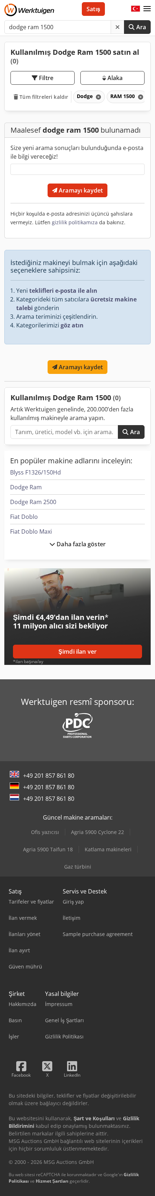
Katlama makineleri (108, 849)
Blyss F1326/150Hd (35, 472)
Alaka (114, 78)
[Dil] (135, 9)
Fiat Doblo (24, 517)
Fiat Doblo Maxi (31, 531)
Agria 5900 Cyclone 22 (97, 832)
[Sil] (117, 27)
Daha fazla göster (80, 544)
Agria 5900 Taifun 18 (48, 849)
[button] (147, 9)
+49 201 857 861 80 (48, 776)
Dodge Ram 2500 (33, 502)
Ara (140, 27)
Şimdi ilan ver (77, 652)
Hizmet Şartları (52, 1181)
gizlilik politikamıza (75, 222)
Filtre (45, 78)
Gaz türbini (77, 866)
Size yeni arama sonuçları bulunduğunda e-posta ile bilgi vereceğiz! (76, 152)
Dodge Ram (26, 487)
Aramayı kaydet (80, 190)
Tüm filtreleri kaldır (43, 96)
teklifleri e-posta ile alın (63, 291)
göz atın (72, 325)
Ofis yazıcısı (45, 832)
